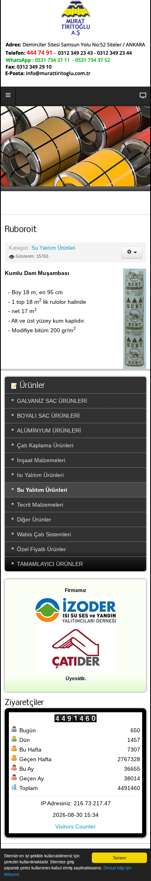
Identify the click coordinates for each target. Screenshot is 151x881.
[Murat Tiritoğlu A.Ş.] (76, 18)
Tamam (119, 858)
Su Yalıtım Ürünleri (53, 248)
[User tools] (131, 253)
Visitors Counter (75, 826)
